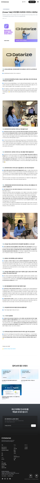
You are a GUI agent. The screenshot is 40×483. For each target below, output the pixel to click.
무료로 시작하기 (32, 1)
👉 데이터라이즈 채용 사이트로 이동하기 (9, 348)
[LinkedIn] (7, 479)
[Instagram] (5, 479)
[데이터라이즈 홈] (5, 2)
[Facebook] (2, 479)
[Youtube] (10, 479)
